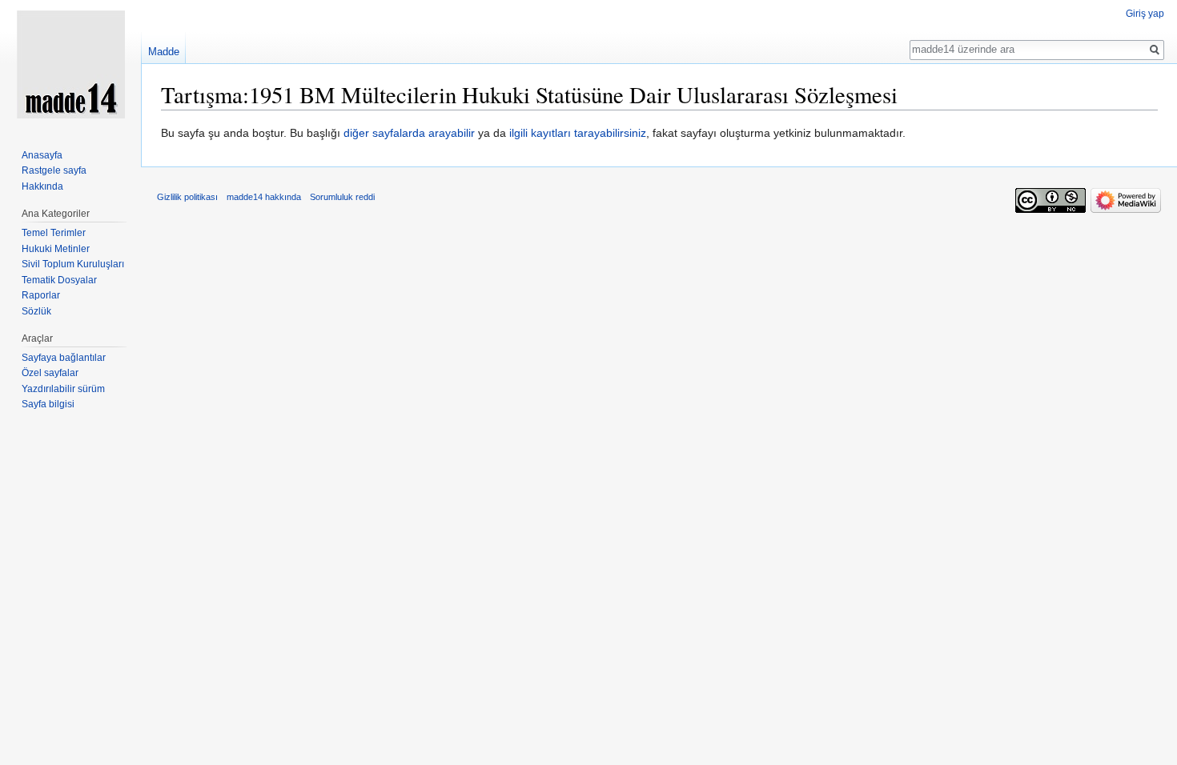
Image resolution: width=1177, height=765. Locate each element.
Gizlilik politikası (187, 197)
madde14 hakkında (264, 197)
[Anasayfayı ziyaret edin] (70, 64)
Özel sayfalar (50, 372)
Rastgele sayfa (54, 170)
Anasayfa (42, 155)
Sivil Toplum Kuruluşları (73, 264)
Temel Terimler (54, 232)
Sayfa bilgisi (48, 404)
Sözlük (36, 311)
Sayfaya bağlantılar (64, 357)
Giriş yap (1145, 13)
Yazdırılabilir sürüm (63, 389)
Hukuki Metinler (56, 248)
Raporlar (41, 295)
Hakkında (42, 186)
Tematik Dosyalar (59, 280)
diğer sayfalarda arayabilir (409, 132)
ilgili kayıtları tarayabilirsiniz (577, 132)
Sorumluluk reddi (342, 197)
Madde (163, 52)
